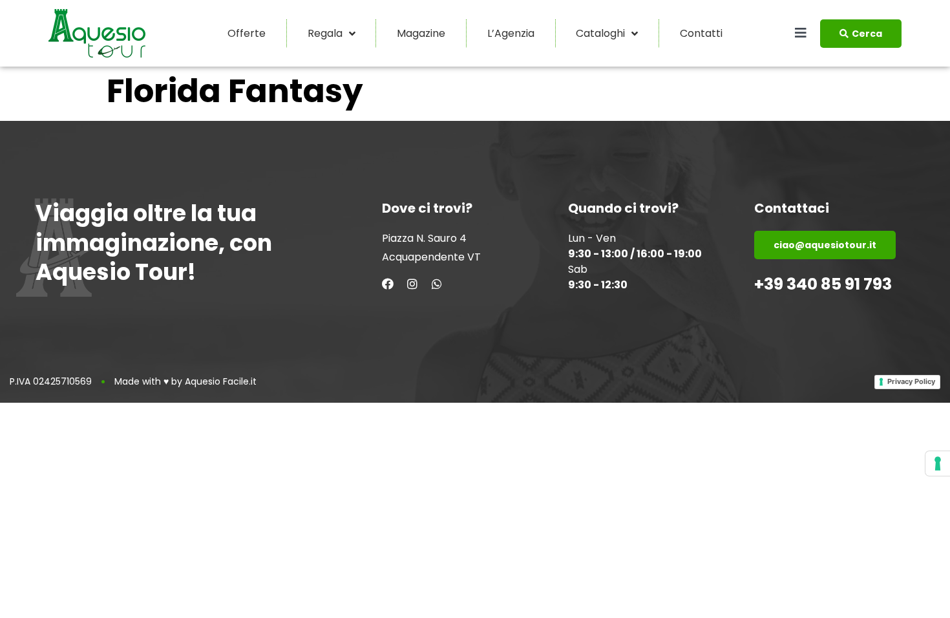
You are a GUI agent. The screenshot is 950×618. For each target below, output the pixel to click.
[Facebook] (388, 284)
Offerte (246, 33)
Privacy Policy (911, 381)
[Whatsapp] (437, 284)
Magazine (421, 33)
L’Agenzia (510, 33)
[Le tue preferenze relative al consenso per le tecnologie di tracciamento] (937, 463)
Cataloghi (600, 33)
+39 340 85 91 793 (823, 284)
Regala (325, 33)
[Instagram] (412, 284)
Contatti (701, 33)
